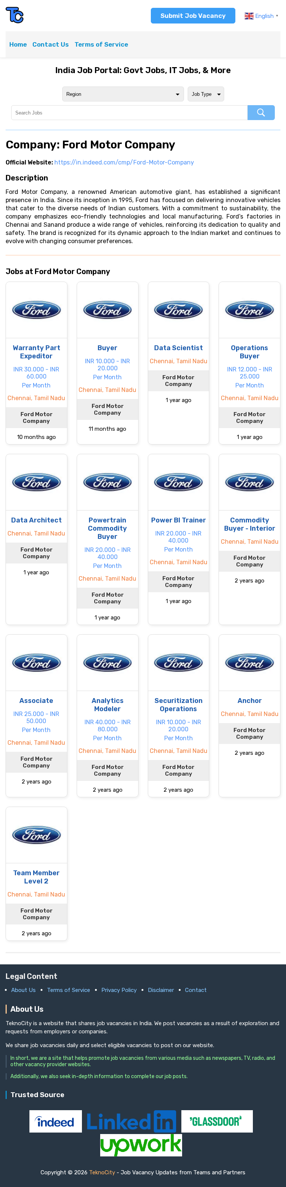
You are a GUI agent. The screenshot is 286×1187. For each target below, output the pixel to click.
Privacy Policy (119, 990)
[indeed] (56, 1130)
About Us (23, 990)
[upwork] (141, 1154)
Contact (196, 990)
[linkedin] (132, 1130)
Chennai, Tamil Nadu (36, 398)
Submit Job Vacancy (193, 15)
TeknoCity (102, 1172)
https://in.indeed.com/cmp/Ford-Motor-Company (124, 162)
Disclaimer (161, 990)
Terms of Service (101, 44)
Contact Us (50, 44)
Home (18, 44)
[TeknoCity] (15, 22)
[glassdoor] (217, 1130)
